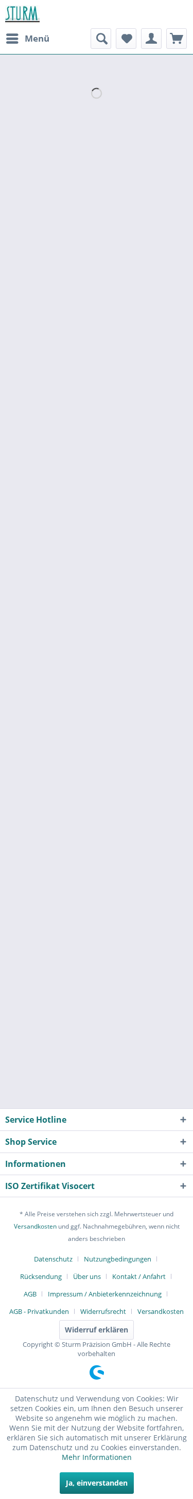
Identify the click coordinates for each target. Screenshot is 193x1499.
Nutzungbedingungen (117, 1259)
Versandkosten (35, 1226)
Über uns (87, 1276)
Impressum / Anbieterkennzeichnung (105, 1294)
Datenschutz (53, 1259)
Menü (37, 38)
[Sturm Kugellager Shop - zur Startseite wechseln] (22, 14)
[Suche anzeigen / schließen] (101, 38)
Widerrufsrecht (103, 1311)
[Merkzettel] (126, 38)
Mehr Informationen (97, 1457)
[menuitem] (27, 38)
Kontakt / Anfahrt (139, 1276)
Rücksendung (41, 1276)
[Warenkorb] (176, 38)
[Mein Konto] (151, 38)
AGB (30, 1294)
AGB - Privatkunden (39, 1311)
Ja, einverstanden (97, 1483)
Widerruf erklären (96, 1330)
